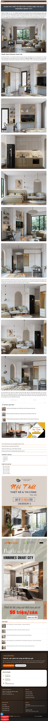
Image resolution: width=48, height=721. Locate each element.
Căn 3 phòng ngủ (5, 710)
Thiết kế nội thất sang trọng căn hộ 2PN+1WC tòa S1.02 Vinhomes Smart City (22, 419)
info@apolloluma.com (9, 683)
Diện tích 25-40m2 (6, 466)
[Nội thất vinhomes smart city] (24, 506)
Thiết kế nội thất (29, 691)
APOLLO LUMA (28, 58)
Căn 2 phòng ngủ (5, 708)
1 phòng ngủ (5, 456)
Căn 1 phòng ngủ (5, 706)
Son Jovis (40, 716)
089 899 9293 (7, 679)
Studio (4, 461)
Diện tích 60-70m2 (6, 470)
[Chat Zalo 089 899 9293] (2, 714)
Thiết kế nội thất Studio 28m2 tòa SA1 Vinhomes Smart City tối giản (18, 635)
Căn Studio (4, 704)
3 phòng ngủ (5, 459)
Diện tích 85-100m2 (6, 473)
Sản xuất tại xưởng (29, 695)
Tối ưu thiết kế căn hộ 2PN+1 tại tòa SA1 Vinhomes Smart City (18, 629)
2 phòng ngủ (5, 458)
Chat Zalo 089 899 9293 (20, 665)
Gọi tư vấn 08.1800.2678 (8, 665)
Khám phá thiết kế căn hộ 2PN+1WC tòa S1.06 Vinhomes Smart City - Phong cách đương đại (23, 640)
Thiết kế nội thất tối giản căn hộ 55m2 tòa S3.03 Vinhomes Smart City (20, 408)
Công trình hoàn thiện (30, 697)
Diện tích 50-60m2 (6, 469)
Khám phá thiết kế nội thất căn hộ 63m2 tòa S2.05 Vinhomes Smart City (21, 413)
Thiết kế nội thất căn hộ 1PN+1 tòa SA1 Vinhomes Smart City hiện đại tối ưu (20, 645)
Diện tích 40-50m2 (6, 467)
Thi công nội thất (29, 693)
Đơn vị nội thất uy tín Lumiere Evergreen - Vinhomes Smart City (18, 624)
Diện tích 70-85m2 (6, 472)
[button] (46, 719)
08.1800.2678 (7, 676)
